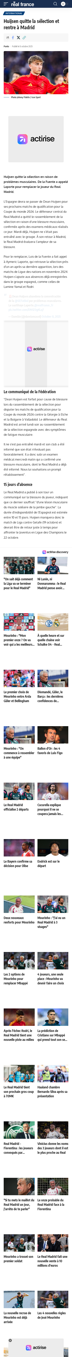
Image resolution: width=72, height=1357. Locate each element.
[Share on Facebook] (12, 38)
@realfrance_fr (43, 305)
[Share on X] (18, 38)
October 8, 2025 (51, 316)
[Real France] (24, 4)
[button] (7, 4)
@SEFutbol (21, 301)
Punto (6, 46)
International (14, 13)
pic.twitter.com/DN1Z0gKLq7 (26, 310)
